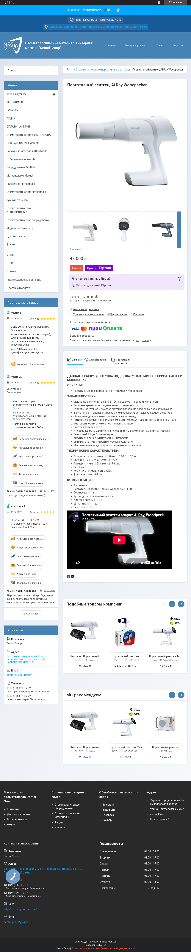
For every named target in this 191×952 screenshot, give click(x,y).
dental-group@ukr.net (19, 674)
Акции (11, 824)
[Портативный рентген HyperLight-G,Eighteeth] (125, 632)
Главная (110, 45)
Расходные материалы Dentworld (27, 151)
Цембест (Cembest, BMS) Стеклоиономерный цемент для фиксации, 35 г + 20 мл (29, 523)
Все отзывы (31, 613)
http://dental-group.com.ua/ (20, 909)
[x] (72, 577)
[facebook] (68, 577)
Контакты (13, 809)
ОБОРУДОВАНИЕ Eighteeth (23, 143)
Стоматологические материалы (26, 191)
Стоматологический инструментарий (19, 210)
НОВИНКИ (12, 110)
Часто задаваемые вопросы (24, 279)
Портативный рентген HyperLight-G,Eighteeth (125, 658)
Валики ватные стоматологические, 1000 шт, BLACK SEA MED (30, 416)
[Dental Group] (13, 45)
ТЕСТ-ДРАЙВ (15, 102)
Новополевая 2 (159, 819)
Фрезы (11, 244)
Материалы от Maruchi (20, 175)
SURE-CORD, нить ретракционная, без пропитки (30, 328)
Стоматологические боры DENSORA (29, 134)
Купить (76, 268)
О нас (159, 45)
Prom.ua (112, 941)
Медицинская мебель (20, 228)
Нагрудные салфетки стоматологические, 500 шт (29, 425)
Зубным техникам (17, 200)
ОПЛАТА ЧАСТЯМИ (18, 126)
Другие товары (16, 236)
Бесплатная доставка (86, 309)
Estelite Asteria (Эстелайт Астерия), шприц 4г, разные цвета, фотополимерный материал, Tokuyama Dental (31, 339)
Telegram (108, 804)
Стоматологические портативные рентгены (103, 69)
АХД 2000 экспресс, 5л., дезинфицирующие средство (27, 351)
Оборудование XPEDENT (22, 167)
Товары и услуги (135, 45)
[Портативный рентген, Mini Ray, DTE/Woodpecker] (165, 632)
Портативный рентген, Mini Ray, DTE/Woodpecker (165, 658)
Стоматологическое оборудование (28, 220)
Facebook (108, 814)
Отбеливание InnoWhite (21, 159)
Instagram (109, 809)
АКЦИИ (11, 118)
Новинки (60, 827)
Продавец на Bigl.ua (95, 945)
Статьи (11, 254)
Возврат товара (17, 819)
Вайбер (107, 819)
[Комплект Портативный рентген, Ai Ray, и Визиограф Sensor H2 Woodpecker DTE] (85, 632)
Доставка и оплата (18, 287)
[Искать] (53, 70)
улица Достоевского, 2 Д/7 (167, 808)
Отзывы (11, 271)
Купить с (92, 268)
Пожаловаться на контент (85, 948)
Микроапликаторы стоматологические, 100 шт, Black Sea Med (32, 405)
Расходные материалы (21, 183)
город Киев (157, 814)
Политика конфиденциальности (118, 948)
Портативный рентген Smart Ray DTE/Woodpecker (165, 751)
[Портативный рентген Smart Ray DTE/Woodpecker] (165, 722)
